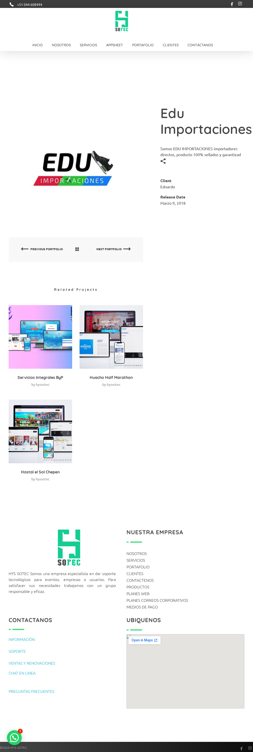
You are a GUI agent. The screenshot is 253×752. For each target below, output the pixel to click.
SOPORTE (17, 651)
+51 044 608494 (29, 4)
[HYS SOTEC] (122, 20)
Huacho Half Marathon (111, 377)
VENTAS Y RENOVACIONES (32, 663)
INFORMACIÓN (22, 639)
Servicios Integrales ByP (40, 377)
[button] (14, 737)
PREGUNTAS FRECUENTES (31, 691)
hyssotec (43, 384)
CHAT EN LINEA (22, 673)
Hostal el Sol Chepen (40, 471)
